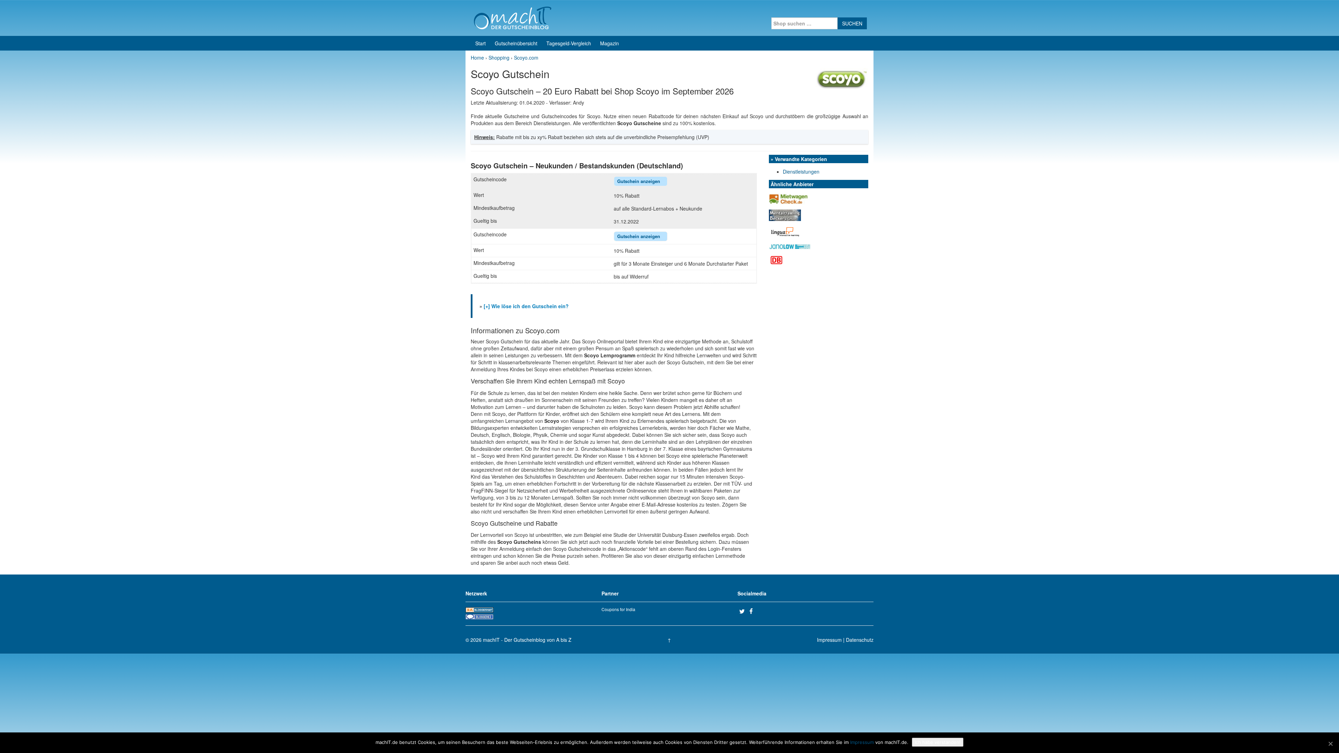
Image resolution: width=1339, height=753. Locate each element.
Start (480, 43)
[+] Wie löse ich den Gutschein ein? (526, 306)
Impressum (829, 639)
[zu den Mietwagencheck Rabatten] (789, 198)
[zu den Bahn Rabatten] (777, 259)
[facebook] (753, 611)
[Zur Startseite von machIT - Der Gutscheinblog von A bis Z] (512, 17)
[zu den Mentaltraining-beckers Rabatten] (785, 214)
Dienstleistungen (801, 171)
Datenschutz (859, 639)
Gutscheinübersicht (516, 43)
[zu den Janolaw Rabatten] (790, 245)
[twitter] (743, 611)
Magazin (609, 43)
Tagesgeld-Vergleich (568, 43)
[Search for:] (804, 23)
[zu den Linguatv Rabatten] (785, 230)
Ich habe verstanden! (938, 742)
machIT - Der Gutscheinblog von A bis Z (527, 639)
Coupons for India (618, 609)
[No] (1330, 743)
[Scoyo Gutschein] (842, 77)
